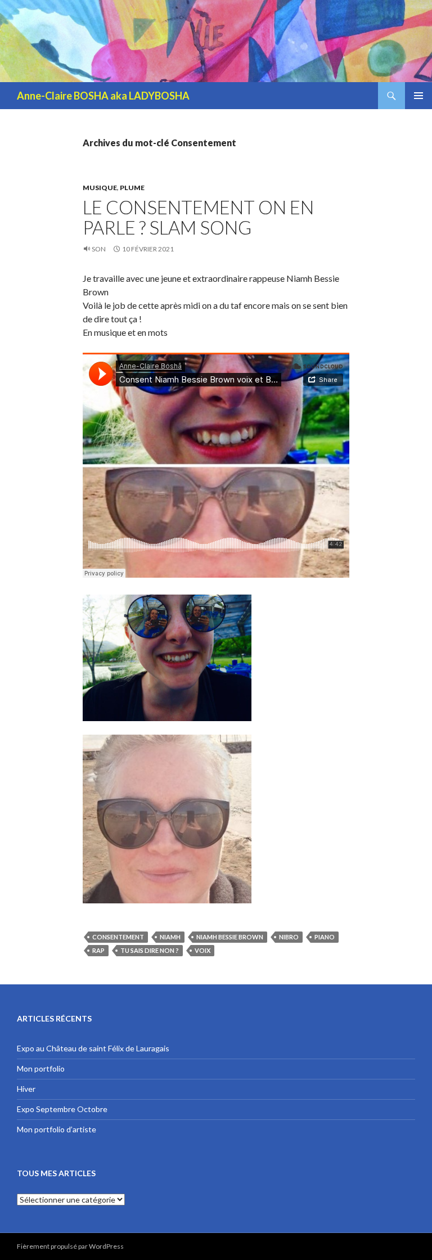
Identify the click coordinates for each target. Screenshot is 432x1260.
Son (99, 249)
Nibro (289, 936)
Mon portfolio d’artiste (56, 1129)
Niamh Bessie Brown (229, 936)
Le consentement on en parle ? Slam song (198, 217)
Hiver (26, 1089)
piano (324, 936)
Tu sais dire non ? (149, 950)
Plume (132, 187)
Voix (202, 950)
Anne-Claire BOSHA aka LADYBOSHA (103, 95)
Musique (100, 187)
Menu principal (418, 95)
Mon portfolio (41, 1068)
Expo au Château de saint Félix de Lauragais (93, 1048)
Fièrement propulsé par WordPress (70, 1246)
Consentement (118, 936)
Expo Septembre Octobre (62, 1109)
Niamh (170, 936)
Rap (98, 950)
